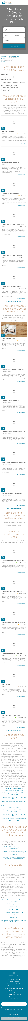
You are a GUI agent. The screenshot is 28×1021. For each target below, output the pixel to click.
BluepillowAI (14, 999)
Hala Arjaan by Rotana (8, 131)
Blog (14, 992)
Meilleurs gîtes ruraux (14, 915)
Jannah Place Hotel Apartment (10, 193)
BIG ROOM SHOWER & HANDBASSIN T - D (13, 493)
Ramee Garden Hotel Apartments (11, 286)
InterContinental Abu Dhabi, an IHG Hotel (13, 622)
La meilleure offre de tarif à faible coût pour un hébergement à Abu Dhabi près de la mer (14, 921)
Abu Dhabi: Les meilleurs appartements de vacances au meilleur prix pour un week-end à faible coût (14, 852)
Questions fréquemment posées (14, 988)
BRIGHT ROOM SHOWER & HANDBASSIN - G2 (14, 462)
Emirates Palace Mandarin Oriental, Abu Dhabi (15, 560)
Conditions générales (14, 986)
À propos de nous (14, 981)
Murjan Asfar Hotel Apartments (10, 162)
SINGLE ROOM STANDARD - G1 (10, 400)
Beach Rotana (6, 684)
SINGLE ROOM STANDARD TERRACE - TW (13, 431)
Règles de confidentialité (14, 984)
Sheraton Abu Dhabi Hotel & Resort (12, 591)
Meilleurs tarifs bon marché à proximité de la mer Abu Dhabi (14, 819)
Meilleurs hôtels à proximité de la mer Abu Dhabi (14, 802)
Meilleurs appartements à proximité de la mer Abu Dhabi (14, 793)
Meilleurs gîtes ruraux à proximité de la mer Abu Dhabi (14, 810)
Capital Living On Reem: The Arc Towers (13, 224)
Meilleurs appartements (14, 904)
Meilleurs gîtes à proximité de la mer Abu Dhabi (14, 798)
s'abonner (22, 1003)
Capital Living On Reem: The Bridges (12, 255)
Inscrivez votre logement (14, 979)
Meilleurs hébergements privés (14, 912)
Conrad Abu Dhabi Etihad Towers (11, 715)
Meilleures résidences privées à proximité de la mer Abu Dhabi (14, 806)
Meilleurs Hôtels (14, 909)
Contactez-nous (14, 997)
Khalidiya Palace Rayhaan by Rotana (12, 653)
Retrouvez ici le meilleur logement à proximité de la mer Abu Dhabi (14, 789)
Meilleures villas (14, 917)
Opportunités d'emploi (14, 994)
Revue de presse (14, 990)
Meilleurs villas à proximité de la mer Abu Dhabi (14, 815)
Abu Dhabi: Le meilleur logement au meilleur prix (14, 847)
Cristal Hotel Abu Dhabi (8, 338)
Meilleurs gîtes (14, 907)
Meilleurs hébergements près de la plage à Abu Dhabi (14, 900)
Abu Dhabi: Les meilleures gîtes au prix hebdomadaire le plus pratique (14, 857)
